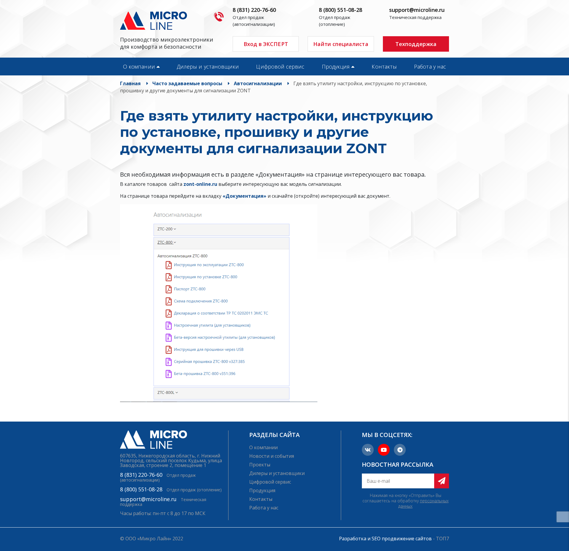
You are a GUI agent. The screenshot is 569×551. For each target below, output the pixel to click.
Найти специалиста (340, 44)
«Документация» (244, 196)
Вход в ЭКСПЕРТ (266, 44)
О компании (139, 66)
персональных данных (423, 503)
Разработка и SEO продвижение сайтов (385, 538)
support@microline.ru (417, 9)
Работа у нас (430, 66)
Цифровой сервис (280, 66)
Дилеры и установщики (208, 66)
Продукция (336, 66)
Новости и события (271, 456)
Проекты (259, 464)
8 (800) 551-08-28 (340, 9)
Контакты (384, 66)
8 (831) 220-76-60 (254, 9)
